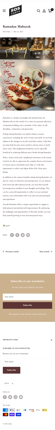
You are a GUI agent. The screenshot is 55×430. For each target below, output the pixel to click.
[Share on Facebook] (12, 235)
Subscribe (27, 305)
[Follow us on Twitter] (10, 397)
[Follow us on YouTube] (21, 397)
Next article (44, 251)
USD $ (6, 383)
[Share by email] (28, 235)
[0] (50, 11)
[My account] (44, 10)
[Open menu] (4, 11)
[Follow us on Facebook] (5, 397)
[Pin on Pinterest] (17, 235)
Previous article (12, 251)
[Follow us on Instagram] (15, 397)
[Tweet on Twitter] (23, 235)
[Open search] (38, 10)
